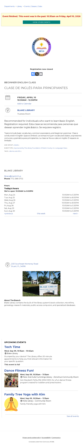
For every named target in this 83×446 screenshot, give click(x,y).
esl (16, 151)
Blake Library (26, 110)
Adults (16, 145)
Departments (9, 6)
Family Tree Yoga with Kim (24, 394)
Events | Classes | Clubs (33, 6)
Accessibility (46, 437)
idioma (11, 151)
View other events (41, 22)
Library (19, 6)
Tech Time (12, 347)
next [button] (75, 214)
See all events (73, 416)
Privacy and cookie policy (32, 437)
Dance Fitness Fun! (19, 370)
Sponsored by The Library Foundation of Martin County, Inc (34, 148)
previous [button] (9, 214)
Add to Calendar (24, 104)
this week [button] (41, 214)
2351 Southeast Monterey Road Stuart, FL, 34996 (24, 265)
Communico (56, 437)
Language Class (61, 148)
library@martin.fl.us (12, 176)
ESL (19, 151)
